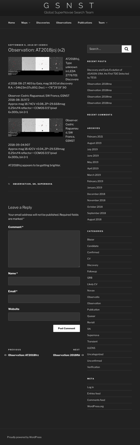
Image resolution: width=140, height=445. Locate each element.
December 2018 (96, 193)
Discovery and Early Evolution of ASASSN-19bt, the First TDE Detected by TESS (108, 73)
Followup (92, 271)
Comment (15, 227)
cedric (43, 45)
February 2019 (95, 181)
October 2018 (95, 206)
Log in (90, 387)
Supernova (45, 184)
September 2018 (96, 213)
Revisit (91, 322)
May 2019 (92, 162)
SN (34, 184)
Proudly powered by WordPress (24, 437)
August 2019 (94, 143)
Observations (63, 22)
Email (12, 291)
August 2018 (94, 219)
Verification (93, 367)
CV (89, 258)
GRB (89, 277)
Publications (85, 22)
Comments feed (96, 399)
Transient (92, 341)
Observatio (93, 296)
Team (102, 22)
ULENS (91, 347)
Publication (93, 309)
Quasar (91, 316)
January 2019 (94, 187)
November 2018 (96, 200)
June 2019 (93, 155)
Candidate (93, 245)
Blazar (90, 239)
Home (11, 22)
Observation (22, 184)
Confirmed (93, 252)
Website (13, 309)
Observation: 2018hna (99, 83)
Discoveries (43, 22)
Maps (24, 22)
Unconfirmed (94, 360)
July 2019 (92, 149)
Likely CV (92, 284)
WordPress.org (95, 406)
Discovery (92, 265)
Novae (91, 290)
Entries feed (93, 393)
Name (13, 273)
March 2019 (94, 174)
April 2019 (93, 168)
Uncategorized (95, 354)
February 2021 (95, 136)
